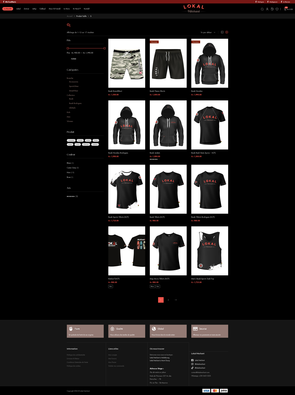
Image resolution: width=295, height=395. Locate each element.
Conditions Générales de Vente (77, 362)
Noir (69, 172)
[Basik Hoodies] (209, 63)
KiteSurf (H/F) (113, 278)
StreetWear (73, 90)
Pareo (95, 140)
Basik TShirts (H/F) (157, 217)
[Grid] (226, 32)
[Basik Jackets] (168, 124)
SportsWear (74, 86)
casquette (71, 140)
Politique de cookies (73, 366)
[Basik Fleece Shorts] (168, 63)
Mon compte (112, 355)
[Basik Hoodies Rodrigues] (126, 124)
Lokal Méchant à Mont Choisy (160, 360)
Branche (70, 78)
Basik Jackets (155, 152)
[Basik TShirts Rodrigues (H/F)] (209, 189)
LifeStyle (72, 107)
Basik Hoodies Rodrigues (118, 152)
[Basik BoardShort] (126, 63)
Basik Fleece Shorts (157, 91)
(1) (72, 196)
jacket (88, 140)
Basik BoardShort (115, 91)
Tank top (86, 144)
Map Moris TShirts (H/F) (159, 278)
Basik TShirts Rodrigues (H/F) (203, 217)
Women (70, 121)
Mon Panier (112, 362)
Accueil (69, 16)
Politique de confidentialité (76, 355)
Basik (71, 98)
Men (68, 116)
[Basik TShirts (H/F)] (168, 189)
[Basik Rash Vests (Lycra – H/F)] (209, 124)
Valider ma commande (116, 366)
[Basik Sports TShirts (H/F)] (126, 189)
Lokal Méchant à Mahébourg (159, 357)
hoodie (80, 140)
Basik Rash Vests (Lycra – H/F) (203, 152)
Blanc (69, 163)
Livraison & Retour (73, 358)
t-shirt (77, 144)
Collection (71, 95)
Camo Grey (71, 167)
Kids (68, 112)
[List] (222, 32)
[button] (207, 32)
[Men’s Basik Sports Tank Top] (209, 250)
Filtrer (73, 59)
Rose (69, 177)
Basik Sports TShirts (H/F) (118, 217)
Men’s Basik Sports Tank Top (202, 278)
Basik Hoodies (196, 91)
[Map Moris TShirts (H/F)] (168, 250)
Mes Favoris (112, 358)
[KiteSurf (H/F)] (126, 250)
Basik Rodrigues (75, 103)
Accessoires (73, 81)
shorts (70, 144)
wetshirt (95, 144)
